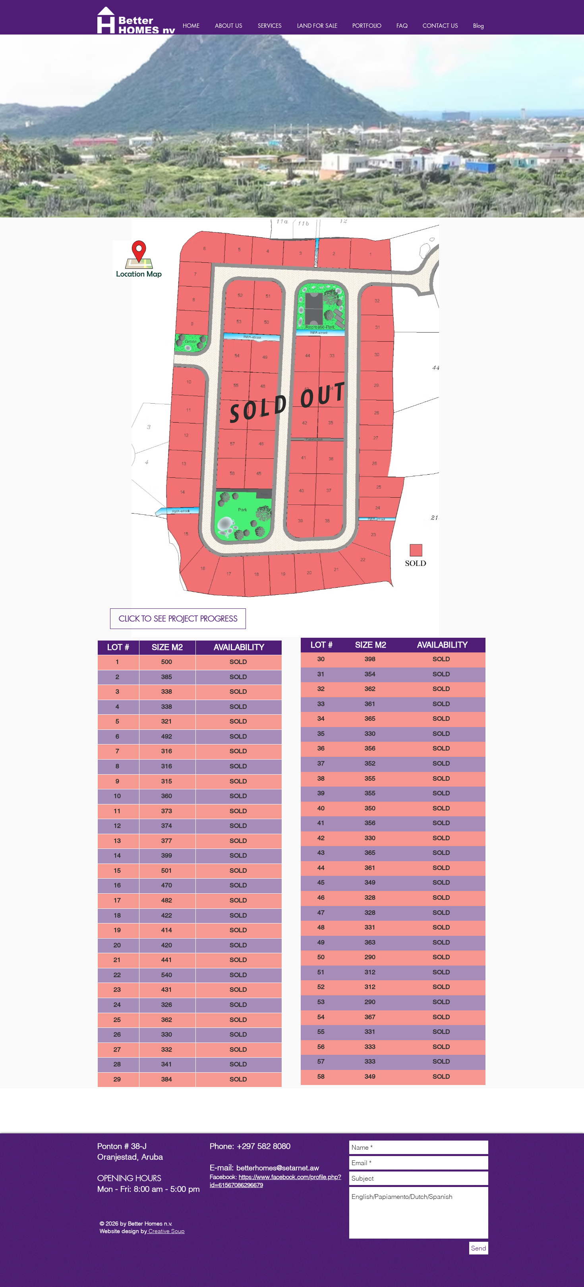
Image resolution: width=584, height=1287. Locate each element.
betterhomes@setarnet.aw (277, 1167)
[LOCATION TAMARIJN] (138, 259)
